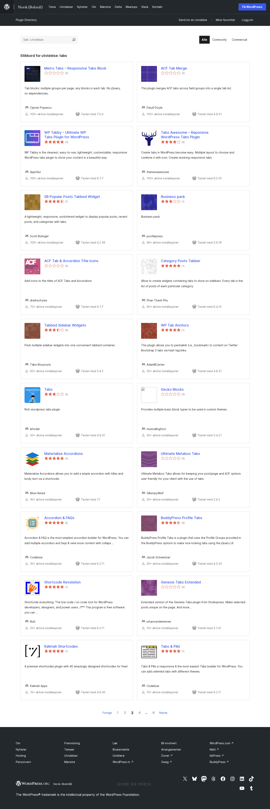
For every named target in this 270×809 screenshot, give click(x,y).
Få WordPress (252, 6)
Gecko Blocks (172, 389)
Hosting (21, 755)
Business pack (173, 197)
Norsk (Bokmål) (63, 783)
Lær (115, 743)
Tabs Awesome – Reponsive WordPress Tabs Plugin (185, 134)
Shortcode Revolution (62, 582)
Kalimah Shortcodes (61, 646)
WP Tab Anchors (175, 325)
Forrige (107, 712)
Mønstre (69, 762)
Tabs (48, 389)
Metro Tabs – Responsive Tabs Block (75, 68)
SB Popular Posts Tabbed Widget (72, 197)
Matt (214, 749)
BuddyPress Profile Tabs (181, 518)
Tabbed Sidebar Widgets (65, 325)
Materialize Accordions (63, 454)
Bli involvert (169, 743)
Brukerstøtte (121, 749)
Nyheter (21, 749)
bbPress (217, 755)
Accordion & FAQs (59, 518)
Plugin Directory (26, 20)
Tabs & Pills (170, 646)
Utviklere (119, 755)
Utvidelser (71, 755)
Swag (166, 762)
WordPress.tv (123, 762)
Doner (167, 755)
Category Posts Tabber (180, 261)
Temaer (69, 749)
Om (18, 743)
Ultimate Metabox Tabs (180, 454)
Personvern (23, 762)
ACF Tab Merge (174, 68)
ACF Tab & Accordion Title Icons (71, 261)
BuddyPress (219, 762)
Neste (163, 712)
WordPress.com (222, 743)
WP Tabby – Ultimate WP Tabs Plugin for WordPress (66, 134)
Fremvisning (72, 743)
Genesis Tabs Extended (181, 582)
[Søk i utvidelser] (74, 40)
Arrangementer (171, 749)
